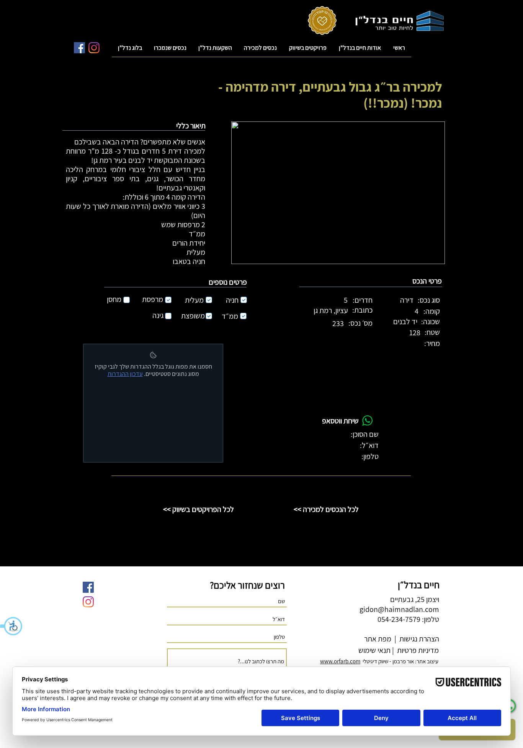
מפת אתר (377, 639)
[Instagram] (94, 47)
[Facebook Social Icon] (79, 47)
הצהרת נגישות (418, 639)
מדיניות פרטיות (417, 650)
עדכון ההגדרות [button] (125, 374)
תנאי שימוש (374, 650)
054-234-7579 (399, 619)
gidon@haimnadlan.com (399, 609)
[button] (11, 626)
